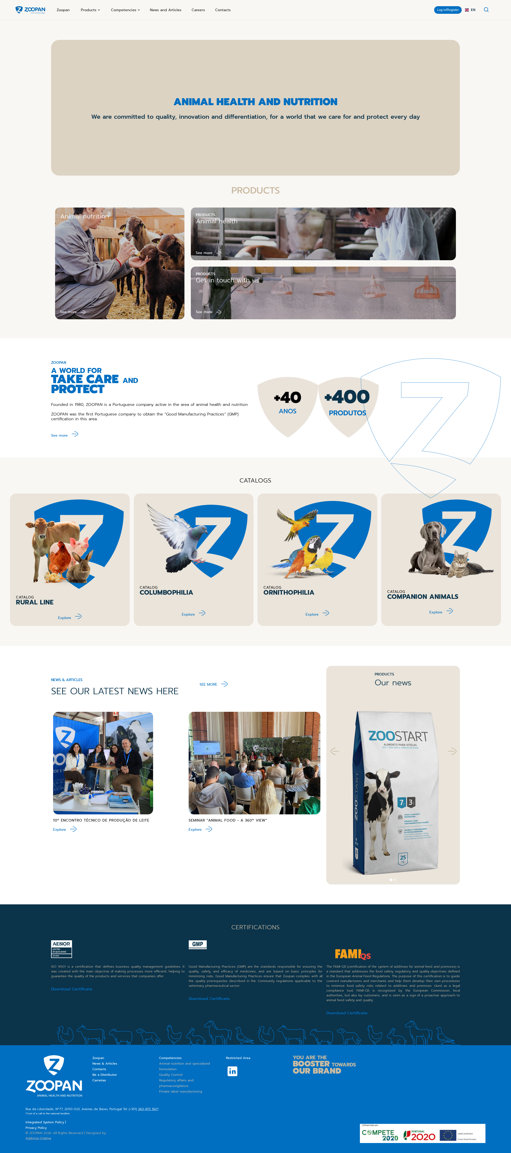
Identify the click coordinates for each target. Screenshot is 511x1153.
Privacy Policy (36, 1127)
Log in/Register (448, 10)
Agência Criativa (38, 1138)
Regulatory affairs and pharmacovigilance (176, 1083)
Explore (64, 618)
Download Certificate (71, 989)
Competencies (170, 1058)
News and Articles (165, 10)
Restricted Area (238, 1058)
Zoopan (63, 10)
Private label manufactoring (180, 1091)
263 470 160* (148, 1109)
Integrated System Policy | (46, 1122)
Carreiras (99, 1080)
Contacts (223, 10)
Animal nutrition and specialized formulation (184, 1066)
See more (59, 435)
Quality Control (170, 1074)
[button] (89, 10)
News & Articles (104, 1063)
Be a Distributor (104, 1074)
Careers (198, 10)
